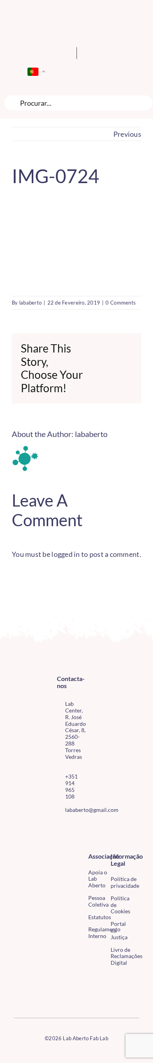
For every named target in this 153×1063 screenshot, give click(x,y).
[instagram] (71, 827)
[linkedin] (71, 842)
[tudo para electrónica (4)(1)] (17, 995)
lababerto (30, 302)
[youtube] (59, 842)
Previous (127, 134)
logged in (65, 554)
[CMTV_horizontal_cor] (17, 978)
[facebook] (59, 827)
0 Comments (121, 302)
